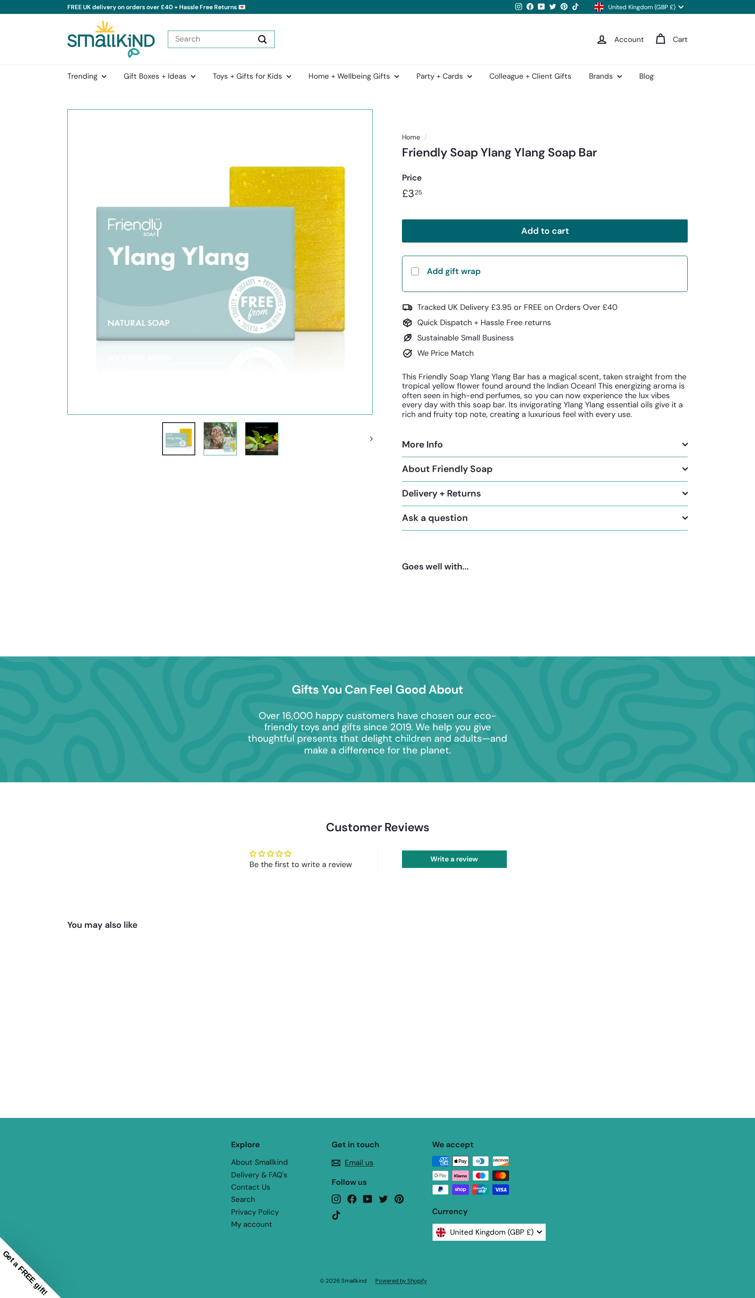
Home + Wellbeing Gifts (350, 76)
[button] (30, 1267)
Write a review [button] (454, 859)
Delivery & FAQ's (259, 1175)
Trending (83, 76)
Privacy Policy (255, 1212)
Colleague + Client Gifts (530, 76)
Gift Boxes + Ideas (156, 76)
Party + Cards (440, 76)
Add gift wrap (454, 270)
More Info (422, 444)
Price (412, 178)
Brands (602, 76)
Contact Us (250, 1187)
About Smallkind (259, 1162)
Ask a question (435, 518)
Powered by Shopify (401, 1280)
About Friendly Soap (447, 468)
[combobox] (221, 39)
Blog (646, 76)
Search (243, 1199)
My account (251, 1224)
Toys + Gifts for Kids (248, 76)
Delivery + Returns (441, 493)
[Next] (367, 438)
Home (411, 137)
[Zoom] (220, 262)
